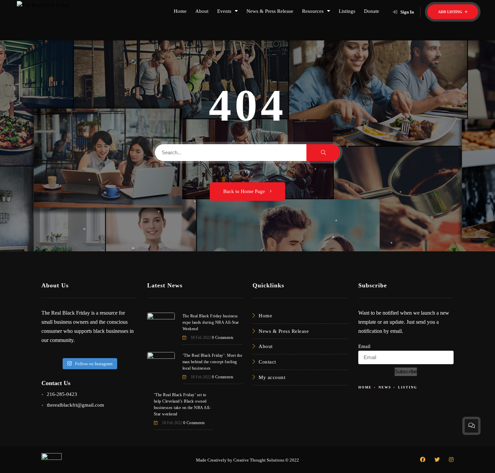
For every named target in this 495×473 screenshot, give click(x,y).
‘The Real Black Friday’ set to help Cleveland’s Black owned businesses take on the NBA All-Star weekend (182, 404)
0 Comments (223, 337)
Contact (267, 362)
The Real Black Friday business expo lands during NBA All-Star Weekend (211, 322)
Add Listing (450, 12)
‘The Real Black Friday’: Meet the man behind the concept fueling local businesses (212, 362)
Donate (371, 11)
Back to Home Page (244, 191)
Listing (407, 387)
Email (364, 346)
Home (180, 11)
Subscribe (406, 371)
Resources (313, 11)
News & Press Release (269, 11)
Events (224, 11)
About (201, 11)
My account (272, 377)
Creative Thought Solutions (258, 460)
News (384, 387)
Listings (347, 11)
